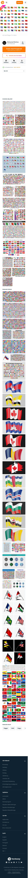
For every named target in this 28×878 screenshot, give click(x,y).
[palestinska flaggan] (8, 717)
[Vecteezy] (2, 2)
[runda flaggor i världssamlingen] (19, 130)
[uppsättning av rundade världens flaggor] (8, 142)
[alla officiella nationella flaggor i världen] (13, 225)
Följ (23, 43)
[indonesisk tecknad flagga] (8, 818)
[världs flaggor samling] (13, 157)
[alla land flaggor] (17, 657)
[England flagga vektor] (8, 767)
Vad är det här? (17, 67)
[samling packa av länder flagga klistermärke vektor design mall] (13, 433)
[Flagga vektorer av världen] (8, 307)
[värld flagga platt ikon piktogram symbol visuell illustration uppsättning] (13, 839)
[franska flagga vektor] (8, 705)
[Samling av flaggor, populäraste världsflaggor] (8, 118)
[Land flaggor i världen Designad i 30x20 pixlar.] (13, 106)
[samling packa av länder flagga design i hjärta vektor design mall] (10, 420)
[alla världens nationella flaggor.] (7, 326)
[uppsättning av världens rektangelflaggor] (7, 130)
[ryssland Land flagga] (6, 412)
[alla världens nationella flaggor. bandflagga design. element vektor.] (13, 263)
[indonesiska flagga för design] (8, 692)
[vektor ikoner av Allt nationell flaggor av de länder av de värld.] (6, 379)
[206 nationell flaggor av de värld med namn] (8, 647)
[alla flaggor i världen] (13, 190)
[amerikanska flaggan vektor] (8, 742)
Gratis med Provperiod (14, 49)
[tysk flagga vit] (8, 805)
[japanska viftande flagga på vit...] (8, 680)
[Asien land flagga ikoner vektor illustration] (8, 248)
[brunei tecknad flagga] (8, 780)
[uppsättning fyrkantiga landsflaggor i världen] (19, 306)
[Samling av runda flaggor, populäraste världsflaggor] (8, 236)
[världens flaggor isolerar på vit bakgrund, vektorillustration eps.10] (9, 317)
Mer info (6, 69)
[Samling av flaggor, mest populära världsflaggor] (8, 201)
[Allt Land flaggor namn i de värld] (6, 609)
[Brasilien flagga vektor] (8, 730)
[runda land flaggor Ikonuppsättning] (7, 213)
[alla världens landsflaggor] (7, 296)
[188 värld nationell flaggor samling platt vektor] (7, 658)
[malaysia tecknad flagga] (8, 792)
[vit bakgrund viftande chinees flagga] (8, 755)
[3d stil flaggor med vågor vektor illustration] (13, 449)
